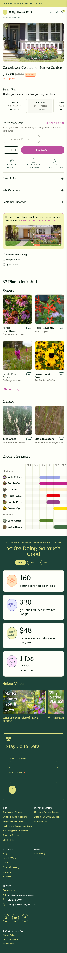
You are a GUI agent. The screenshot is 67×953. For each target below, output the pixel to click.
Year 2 (33, 562)
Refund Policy (9, 944)
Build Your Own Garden (47, 816)
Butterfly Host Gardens (15, 830)
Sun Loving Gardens (13, 812)
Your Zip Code (16, 772)
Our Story (39, 853)
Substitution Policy (16, 254)
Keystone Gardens (13, 821)
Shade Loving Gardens (15, 816)
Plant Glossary (11, 867)
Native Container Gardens (17, 826)
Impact (7, 872)
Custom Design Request (47, 812)
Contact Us (9, 890)
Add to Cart (43, 150)
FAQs (5, 862)
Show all (10, 389)
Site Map (7, 876)
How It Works (10, 858)
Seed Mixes (9, 839)
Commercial (41, 821)
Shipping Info (13, 259)
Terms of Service (10, 939)
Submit (12, 790)
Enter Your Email (18, 758)
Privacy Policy (9, 935)
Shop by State (11, 835)
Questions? (12, 264)
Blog (5, 853)
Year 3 (46, 562)
